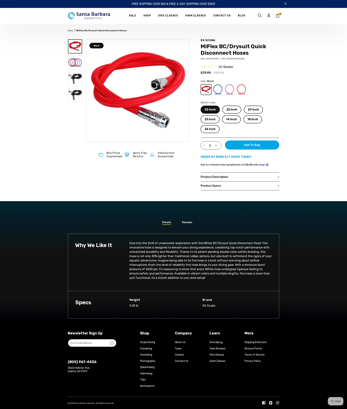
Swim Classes (218, 361)
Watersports (147, 386)
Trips (143, 379)
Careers (179, 354)
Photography (147, 361)
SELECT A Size (208, 102)
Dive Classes (217, 354)
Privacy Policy (253, 361)
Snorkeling (146, 354)
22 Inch (210, 109)
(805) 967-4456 (82, 362)
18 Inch (252, 119)
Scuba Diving (147, 342)
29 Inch (253, 109)
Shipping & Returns (256, 342)
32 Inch (231, 109)
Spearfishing (147, 367)
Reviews (228, 66)
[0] (277, 16)
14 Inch (231, 119)
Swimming (146, 373)
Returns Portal (253, 348)
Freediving (146, 348)
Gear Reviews (218, 348)
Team (178, 348)
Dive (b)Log (216, 342)
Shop (70, 30)
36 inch (210, 129)
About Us (180, 342)
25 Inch (210, 119)
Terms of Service (255, 354)
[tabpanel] (137, 90)
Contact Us (181, 361)
